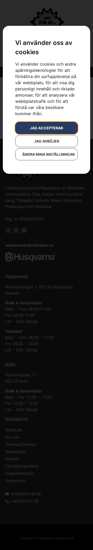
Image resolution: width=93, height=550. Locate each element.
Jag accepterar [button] (46, 128)
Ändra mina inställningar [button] (48, 154)
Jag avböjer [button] (46, 141)
